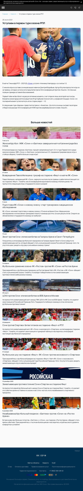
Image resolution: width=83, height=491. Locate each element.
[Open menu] (3, 8)
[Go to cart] (79, 8)
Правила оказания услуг (40, 467)
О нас (10, 467)
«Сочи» (30, 83)
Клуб (53, 463)
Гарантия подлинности (28, 471)
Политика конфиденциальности (63, 467)
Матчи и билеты (33, 463)
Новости (46, 463)
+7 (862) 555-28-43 (56, 471)
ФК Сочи (41, 455)
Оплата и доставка (21, 467)
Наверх (77, 451)
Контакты (42, 471)
